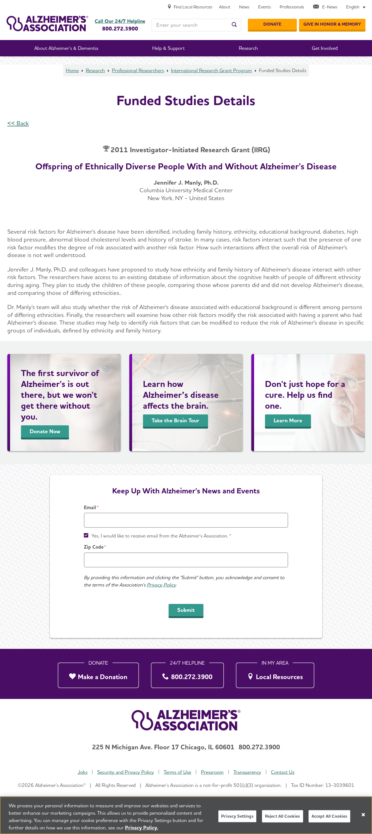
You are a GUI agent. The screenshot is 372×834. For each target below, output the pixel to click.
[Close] (363, 815)
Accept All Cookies (329, 816)
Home (72, 70)
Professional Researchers (138, 70)
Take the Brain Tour (175, 420)
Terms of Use (177, 772)
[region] (186, 815)
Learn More (288, 420)
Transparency (247, 772)
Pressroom (212, 772)
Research (95, 70)
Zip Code (93, 547)
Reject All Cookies (282, 816)
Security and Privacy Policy (125, 772)
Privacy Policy (161, 585)
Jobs (82, 772)
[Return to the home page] (47, 23)
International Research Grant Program (211, 70)
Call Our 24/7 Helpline (120, 21)
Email (90, 507)
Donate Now (45, 431)
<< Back (18, 123)
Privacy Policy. (141, 827)
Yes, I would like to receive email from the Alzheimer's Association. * (161, 536)
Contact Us (282, 772)
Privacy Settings (237, 816)
